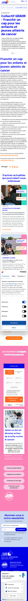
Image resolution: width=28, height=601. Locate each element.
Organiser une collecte (14, 474)
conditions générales (18, 532)
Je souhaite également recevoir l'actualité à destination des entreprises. (13, 539)
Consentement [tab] (5, 276)
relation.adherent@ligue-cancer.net (13, 458)
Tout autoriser (14, 322)
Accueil (2, 7)
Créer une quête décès (14, 468)
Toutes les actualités (14, 338)
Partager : (5, 167)
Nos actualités (10, 7)
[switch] (24, 307)
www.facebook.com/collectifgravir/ (9, 155)
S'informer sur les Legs (14, 480)
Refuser (14, 327)
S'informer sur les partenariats (14, 487)
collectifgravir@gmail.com (7, 160)
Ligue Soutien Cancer (7, 558)
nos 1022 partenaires (12, 283)
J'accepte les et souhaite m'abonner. (15, 533)
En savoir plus (6, 229)
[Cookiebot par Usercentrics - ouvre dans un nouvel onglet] (20, 272)
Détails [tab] (13, 276)
